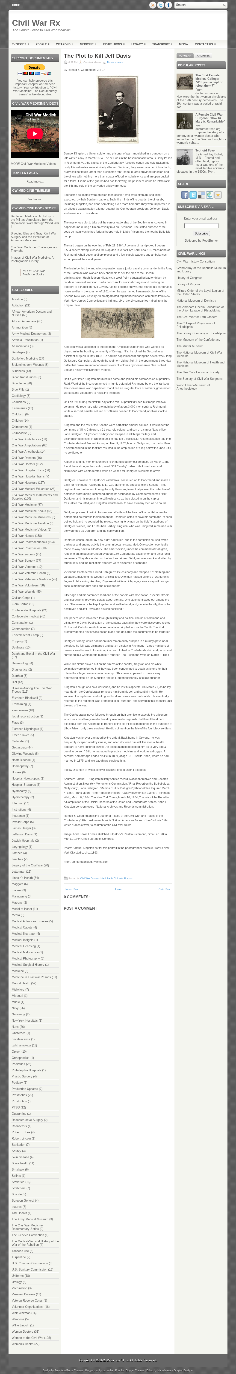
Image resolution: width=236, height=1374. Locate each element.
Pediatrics (18, 1064)
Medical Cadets (22, 927)
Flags (15, 722)
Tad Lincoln (19, 1213)
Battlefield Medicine (25, 358)
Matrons (17, 902)
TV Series (20, 44)
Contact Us (205, 44)
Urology (17, 1282)
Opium (16, 1051)
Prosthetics (19, 1095)
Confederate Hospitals (26, 610)
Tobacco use (20, 1251)
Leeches (17, 859)
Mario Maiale (164, 1370)
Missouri (17, 995)
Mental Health (21, 983)
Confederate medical (25, 616)
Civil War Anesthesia (25, 451)
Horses (16, 772)
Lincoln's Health (22, 878)
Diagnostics (19, 669)
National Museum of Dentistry (196, 300)
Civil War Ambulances (26, 439)
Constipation (20, 622)
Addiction (18, 305)
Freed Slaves (21, 735)
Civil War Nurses (23, 535)
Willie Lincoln (20, 1325)
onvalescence (21, 1039)
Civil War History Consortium (196, 261)
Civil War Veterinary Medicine (31, 579)
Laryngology (20, 846)
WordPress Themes (72, 1370)
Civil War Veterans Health (29, 573)
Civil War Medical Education (30, 489)
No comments (115, 62)
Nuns (15, 1026)
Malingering (19, 896)
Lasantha (108, 1370)
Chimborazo (20, 426)
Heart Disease (21, 760)
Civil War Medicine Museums (31, 517)
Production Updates (25, 1089)
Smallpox (18, 1169)
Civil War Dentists (24, 458)
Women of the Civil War (27, 1338)
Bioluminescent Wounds (28, 364)
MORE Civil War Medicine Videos (33, 164)
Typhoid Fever (205, 150)
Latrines (17, 853)
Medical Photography (26, 958)
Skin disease (20, 1157)
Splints (16, 1175)
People (43, 44)
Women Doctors (22, 1331)
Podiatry (17, 1082)
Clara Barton (20, 604)
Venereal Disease (23, 1294)
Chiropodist (19, 433)
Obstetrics (19, 1033)
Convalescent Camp (25, 635)
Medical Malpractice (25, 952)
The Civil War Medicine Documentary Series (27, 1227)
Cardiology (19, 395)
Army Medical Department (29, 333)
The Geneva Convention (28, 1235)
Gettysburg (19, 747)
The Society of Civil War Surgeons (200, 378)
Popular (185, 55)
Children (17, 420)
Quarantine (19, 1113)
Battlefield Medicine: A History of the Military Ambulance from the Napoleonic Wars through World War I (35, 221)
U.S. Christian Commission (30, 1263)
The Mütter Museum (190, 346)
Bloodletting (19, 383)
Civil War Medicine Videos (29, 529)
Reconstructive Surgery (27, 1120)
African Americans (24, 321)
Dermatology (20, 663)
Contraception (21, 629)
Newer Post (72, 889)
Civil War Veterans (24, 566)
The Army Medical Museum (30, 1219)
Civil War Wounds (23, 591)
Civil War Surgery (23, 560)
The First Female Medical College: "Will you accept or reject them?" (209, 80)
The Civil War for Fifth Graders (197, 317)
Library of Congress (190, 278)
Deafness (18, 647)
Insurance (18, 815)
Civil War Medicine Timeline (30, 523)
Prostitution (19, 1101)
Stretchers (19, 1188)
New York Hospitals (25, 1020)
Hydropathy (19, 791)
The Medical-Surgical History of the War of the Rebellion (35, 1243)
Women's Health (22, 1344)
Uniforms (18, 1275)
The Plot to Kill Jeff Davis (97, 56)
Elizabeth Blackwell (25, 698)
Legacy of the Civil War (27, 865)
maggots (17, 884)
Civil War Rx (36, 23)
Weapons (65, 44)
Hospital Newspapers (26, 778)
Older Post (165, 889)
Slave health (20, 1163)
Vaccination (19, 1288)
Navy (15, 1008)
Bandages (18, 352)
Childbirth (18, 414)
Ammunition (20, 327)
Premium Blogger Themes (129, 1370)
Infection (17, 803)
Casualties (19, 402)
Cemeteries (19, 408)
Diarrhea (17, 675)
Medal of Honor (22, 909)
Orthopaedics (21, 1058)
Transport (162, 44)
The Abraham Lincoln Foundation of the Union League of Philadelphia (200, 308)
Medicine (88, 44)
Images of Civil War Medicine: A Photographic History (32, 259)
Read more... (35, 181)
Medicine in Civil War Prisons (31, 977)
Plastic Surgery (22, 1076)
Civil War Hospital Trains (28, 476)
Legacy (138, 44)
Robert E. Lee (21, 1132)
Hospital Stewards (24, 784)
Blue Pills (18, 389)
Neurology (18, 1014)
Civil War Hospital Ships (28, 470)
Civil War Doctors (23, 464)
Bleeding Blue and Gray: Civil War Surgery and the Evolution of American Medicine (33, 237)
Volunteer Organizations (28, 1306)
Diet (14, 682)
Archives (203, 55)
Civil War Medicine (24, 504)
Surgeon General (23, 1200)
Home (16, 5)
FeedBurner (210, 240)
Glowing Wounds (23, 753)
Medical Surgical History (28, 964)
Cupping (17, 641)
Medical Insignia (22, 940)
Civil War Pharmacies (26, 548)
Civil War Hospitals (24, 482)
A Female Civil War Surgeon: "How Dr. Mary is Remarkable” (210, 118)
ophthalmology (21, 1045)
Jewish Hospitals (23, 840)
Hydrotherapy (21, 797)
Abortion (17, 299)
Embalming (19, 704)
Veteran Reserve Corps (27, 1300)
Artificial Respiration (25, 340)
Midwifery (18, 989)
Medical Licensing (24, 946)
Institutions (114, 44)
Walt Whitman (21, 1313)
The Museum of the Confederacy (198, 339)
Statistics (18, 1182)
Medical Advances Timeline (30, 921)
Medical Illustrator (23, 933)
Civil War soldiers (23, 554)
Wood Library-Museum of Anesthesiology (193, 386)
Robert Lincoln (21, 1138)
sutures (17, 1206)
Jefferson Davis (22, 834)
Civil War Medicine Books (29, 511)
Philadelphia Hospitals (26, 1070)
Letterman (18, 871)
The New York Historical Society (198, 372)
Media (183, 44)
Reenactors (19, 1126)
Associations (20, 346)
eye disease (20, 710)
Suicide (17, 1194)
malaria (16, 890)
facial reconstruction (25, 716)
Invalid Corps (20, 822)
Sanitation (18, 1144)
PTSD (16, 1107)
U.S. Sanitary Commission (29, 1269)
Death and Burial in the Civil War (33, 653)
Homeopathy (20, 766)
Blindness (18, 371)
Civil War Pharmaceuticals (29, 542)
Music (16, 1002)
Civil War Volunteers (25, 585)
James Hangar (21, 828)
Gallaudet (18, 741)
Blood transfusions (24, 377)
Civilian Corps (21, 598)
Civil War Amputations (26, 445)
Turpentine (19, 1257)
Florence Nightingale (25, 729)
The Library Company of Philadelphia (201, 333)
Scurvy (16, 1151)
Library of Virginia (188, 284)
